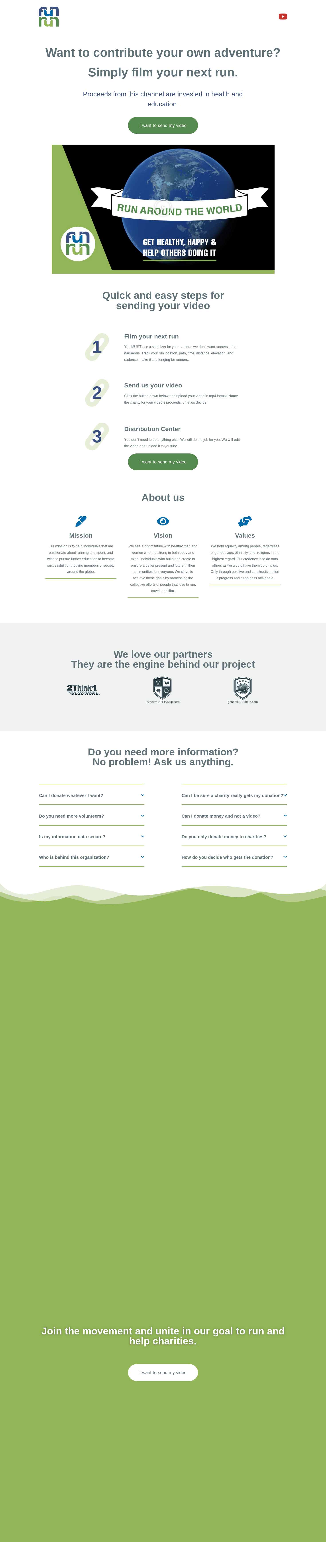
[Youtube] (283, 17)
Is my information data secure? (72, 836)
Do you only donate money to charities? (224, 836)
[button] (163, 207)
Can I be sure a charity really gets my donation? (232, 795)
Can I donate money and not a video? (221, 816)
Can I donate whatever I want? (71, 795)
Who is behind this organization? (74, 857)
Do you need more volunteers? (71, 816)
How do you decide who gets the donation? (227, 857)
